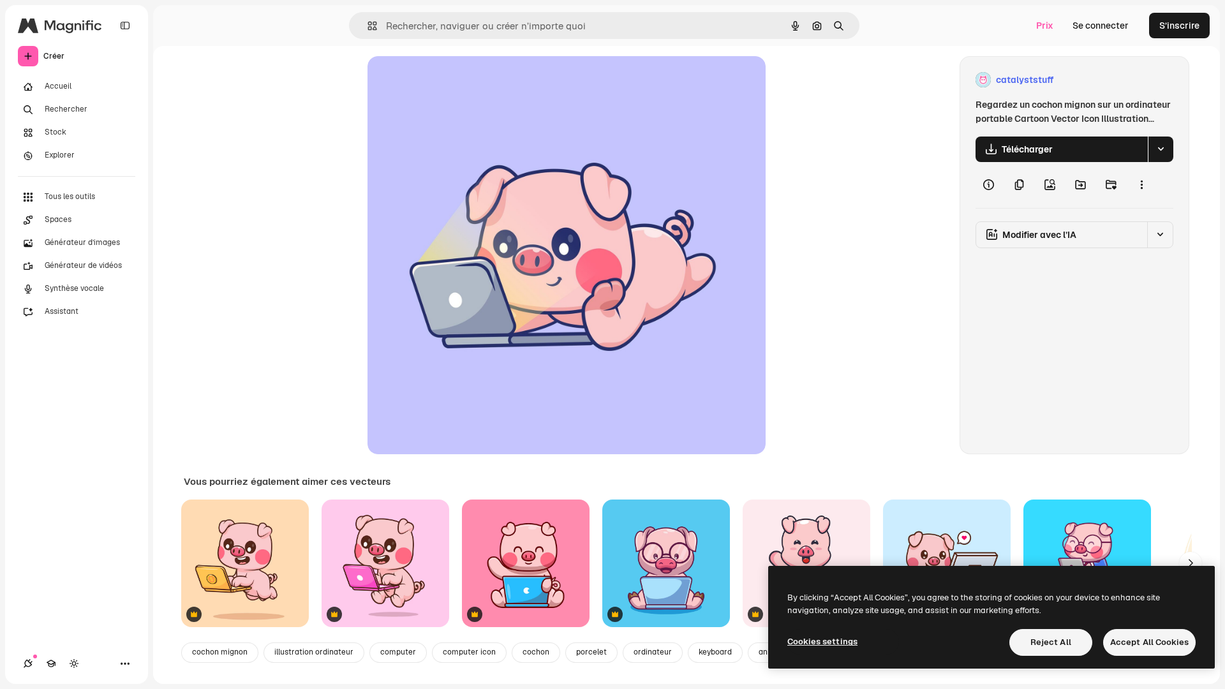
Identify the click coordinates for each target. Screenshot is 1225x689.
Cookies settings (822, 641)
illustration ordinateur (313, 652)
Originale (451, 80)
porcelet (591, 652)
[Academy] (51, 663)
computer (398, 652)
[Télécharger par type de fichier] (1160, 149)
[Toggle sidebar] (125, 25)
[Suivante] (1190, 563)
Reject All (1050, 642)
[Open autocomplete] (367, 26)
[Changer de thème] (74, 663)
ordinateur (653, 652)
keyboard (715, 652)
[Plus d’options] (1141, 185)
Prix (1044, 25)
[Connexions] (28, 663)
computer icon (469, 652)
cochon (536, 652)
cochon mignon (220, 652)
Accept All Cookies (1149, 642)
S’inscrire (1179, 25)
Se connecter (1101, 25)
